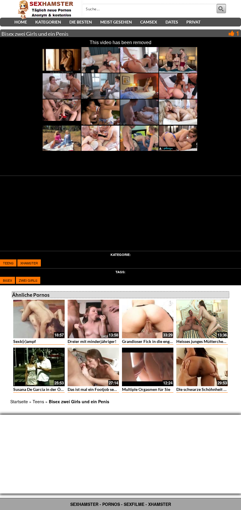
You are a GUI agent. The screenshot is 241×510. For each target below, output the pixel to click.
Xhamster (29, 263)
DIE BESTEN (80, 21)
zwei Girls (28, 280)
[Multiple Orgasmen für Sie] (147, 367)
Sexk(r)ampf (24, 341)
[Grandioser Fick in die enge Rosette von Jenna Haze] (147, 319)
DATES (171, 21)
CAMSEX (148, 21)
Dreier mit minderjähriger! (92, 341)
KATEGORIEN (48, 21)
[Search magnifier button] (221, 8)
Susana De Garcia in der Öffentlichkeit (48, 389)
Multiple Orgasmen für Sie (146, 389)
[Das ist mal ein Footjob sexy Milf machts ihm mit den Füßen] (93, 367)
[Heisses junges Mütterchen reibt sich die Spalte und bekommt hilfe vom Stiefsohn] (202, 319)
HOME (20, 21)
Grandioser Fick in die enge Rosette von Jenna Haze (169, 341)
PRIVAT (193, 21)
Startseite (19, 401)
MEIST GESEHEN (116, 21)
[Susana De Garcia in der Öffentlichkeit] (39, 367)
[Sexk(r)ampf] (39, 319)
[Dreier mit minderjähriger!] (93, 319)
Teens (8, 263)
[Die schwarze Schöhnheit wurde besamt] (202, 367)
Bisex (7, 280)
